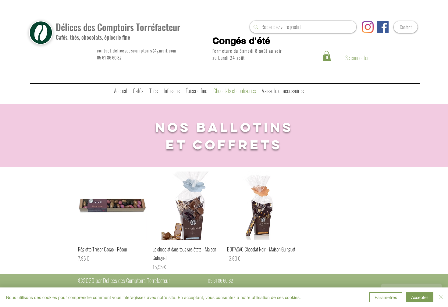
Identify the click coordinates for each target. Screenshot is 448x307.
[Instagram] (368, 27)
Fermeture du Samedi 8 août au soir (247, 51)
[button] (326, 56)
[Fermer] (440, 297)
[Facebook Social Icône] (383, 27)
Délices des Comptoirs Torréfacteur (118, 27)
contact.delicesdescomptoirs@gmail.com (137, 50)
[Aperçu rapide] (112, 206)
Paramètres (386, 297)
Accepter (419, 297)
